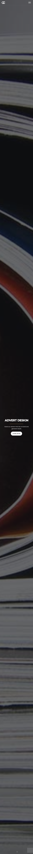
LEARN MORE (16, 433)
